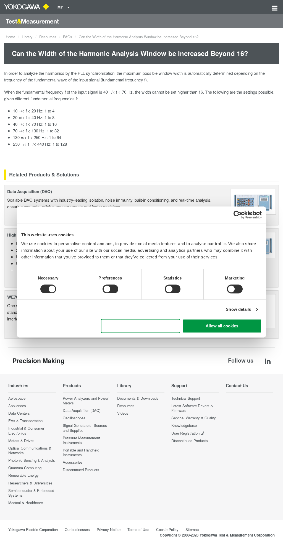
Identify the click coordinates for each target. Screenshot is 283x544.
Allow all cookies (222, 326)
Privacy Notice (108, 529)
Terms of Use (138, 529)
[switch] (110, 288)
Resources (47, 36)
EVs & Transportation (25, 420)
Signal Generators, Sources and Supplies (85, 428)
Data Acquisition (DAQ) (29, 191)
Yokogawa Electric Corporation (33, 529)
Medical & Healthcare (25, 502)
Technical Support (185, 398)
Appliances (17, 405)
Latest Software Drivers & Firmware (192, 408)
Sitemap (192, 529)
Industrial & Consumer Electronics (26, 430)
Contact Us (237, 386)
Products (72, 386)
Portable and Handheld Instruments (81, 452)
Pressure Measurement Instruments (81, 440)
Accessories (73, 462)
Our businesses (77, 529)
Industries (18, 386)
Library (27, 36)
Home (10, 36)
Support (179, 386)
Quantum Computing (24, 467)
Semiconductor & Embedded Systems (31, 493)
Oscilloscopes (74, 417)
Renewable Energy (23, 475)
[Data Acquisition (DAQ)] (253, 201)
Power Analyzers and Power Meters (85, 401)
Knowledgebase (184, 425)
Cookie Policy (167, 529)
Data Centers (19, 413)
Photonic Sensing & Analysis (31, 460)
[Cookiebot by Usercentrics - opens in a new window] (237, 215)
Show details (238, 309)
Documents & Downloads (137, 398)
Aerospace (16, 398)
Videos (122, 413)
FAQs (67, 36)
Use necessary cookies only (140, 326)
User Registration (185, 433)
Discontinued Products (81, 469)
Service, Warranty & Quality (193, 417)
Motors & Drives (21, 440)
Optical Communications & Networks (29, 450)
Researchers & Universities (30, 483)
